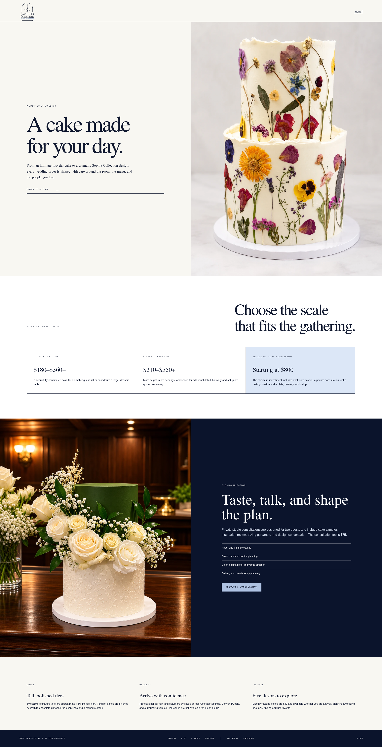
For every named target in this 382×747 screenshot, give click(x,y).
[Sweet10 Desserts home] (27, 12)
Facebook (249, 738)
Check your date (43, 189)
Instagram (233, 738)
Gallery (172, 738)
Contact (209, 738)
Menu (358, 12)
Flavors (195, 738)
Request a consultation (242, 587)
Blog (183, 738)
